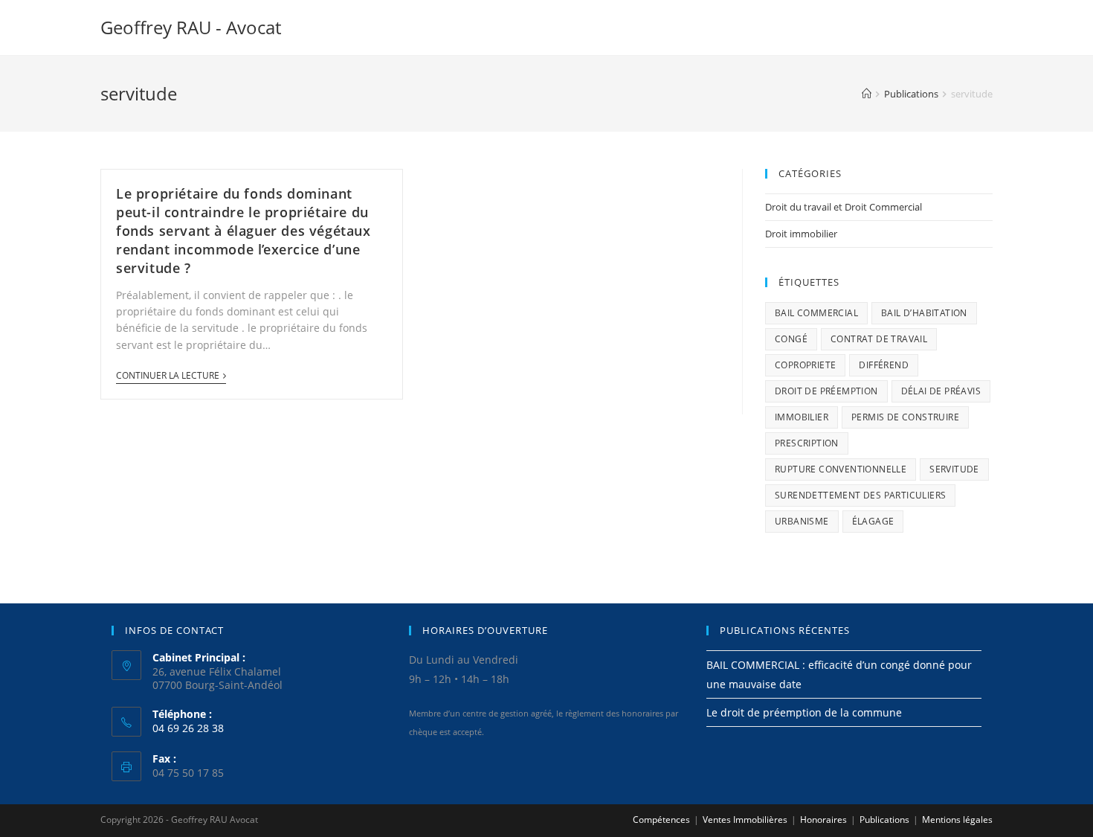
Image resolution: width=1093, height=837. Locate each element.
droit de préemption (826, 391)
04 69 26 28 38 (188, 728)
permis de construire (905, 417)
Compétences (661, 819)
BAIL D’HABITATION (924, 313)
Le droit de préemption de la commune (804, 712)
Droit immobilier (801, 233)
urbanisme (802, 521)
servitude (954, 469)
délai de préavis (941, 391)
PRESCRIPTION (807, 443)
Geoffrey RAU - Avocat (190, 27)
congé (791, 339)
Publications (884, 819)
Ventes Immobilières (745, 819)
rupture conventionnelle (840, 469)
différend (884, 365)
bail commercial (816, 313)
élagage (873, 521)
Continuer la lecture (167, 376)
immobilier (801, 417)
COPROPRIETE (805, 365)
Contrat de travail (879, 339)
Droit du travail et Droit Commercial (843, 207)
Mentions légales (957, 819)
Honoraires (823, 819)
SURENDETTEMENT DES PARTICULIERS (860, 495)
